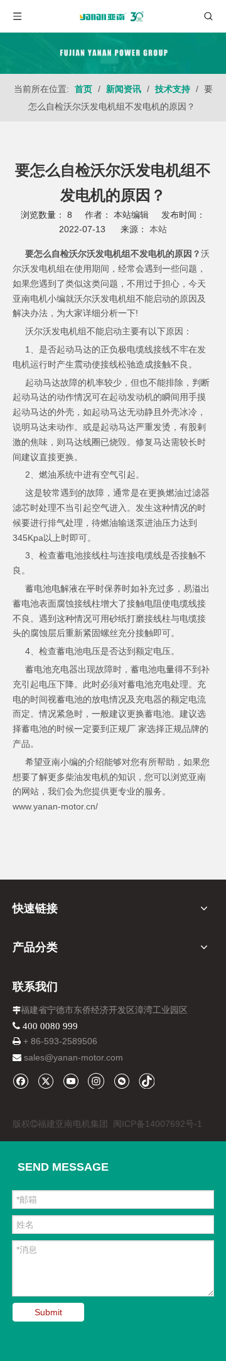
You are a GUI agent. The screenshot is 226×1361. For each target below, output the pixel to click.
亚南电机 (30, 299)
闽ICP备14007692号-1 (157, 1124)
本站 (158, 229)
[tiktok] (146, 1081)
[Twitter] (45, 1081)
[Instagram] (96, 1080)
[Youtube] (70, 1081)
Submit (48, 1312)
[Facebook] (20, 1081)
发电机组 (69, 331)
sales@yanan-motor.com (73, 1057)
